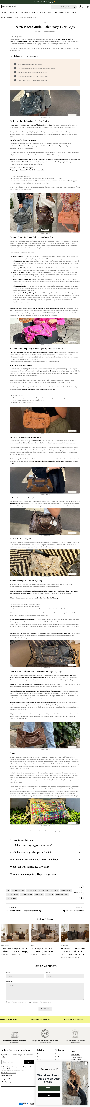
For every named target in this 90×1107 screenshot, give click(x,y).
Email (48, 972)
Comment (10, 981)
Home (3, 17)
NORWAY (73, 1059)
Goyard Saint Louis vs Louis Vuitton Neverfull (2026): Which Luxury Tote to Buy (73, 951)
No (48, 1095)
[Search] (74, 7)
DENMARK (73, 1057)
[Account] (83, 7)
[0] (79, 7)
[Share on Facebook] (81, 887)
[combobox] (64, 7)
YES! (48, 1088)
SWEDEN (79, 1057)
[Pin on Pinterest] (81, 898)
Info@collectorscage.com (8, 1072)
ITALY (78, 1059)
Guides (9, 17)
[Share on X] (81, 893)
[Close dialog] (86, 1063)
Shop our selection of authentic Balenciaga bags (45, 831)
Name (8, 972)
